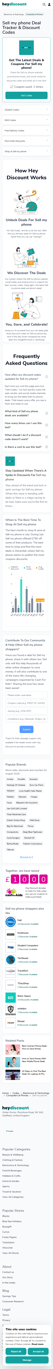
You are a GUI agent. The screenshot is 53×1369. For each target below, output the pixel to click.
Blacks (5, 1215)
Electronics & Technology (14, 14)
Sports (6, 1186)
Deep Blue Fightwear (32, 831)
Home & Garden (10, 1181)
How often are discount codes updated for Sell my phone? (23, 376)
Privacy (6, 1320)
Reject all (16, 1351)
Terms (5, 1314)
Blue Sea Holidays (11, 1221)
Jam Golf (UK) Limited (17, 808)
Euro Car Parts (36, 785)
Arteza (10, 779)
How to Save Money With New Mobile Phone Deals (34, 1060)
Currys (5, 1231)
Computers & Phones (34, 14)
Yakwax (10, 849)
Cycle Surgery (13, 837)
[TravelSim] (10, 972)
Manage (27, 1359)
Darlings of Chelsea (16, 785)
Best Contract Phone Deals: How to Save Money (34, 1047)
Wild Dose (34, 820)
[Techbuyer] (10, 960)
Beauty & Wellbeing (12, 1154)
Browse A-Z (26, 856)
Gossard (33, 779)
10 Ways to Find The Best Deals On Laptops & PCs (34, 1072)
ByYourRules (13, 843)
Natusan (22, 796)
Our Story (7, 1277)
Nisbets (10, 796)
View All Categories (13, 1196)
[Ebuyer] (10, 1023)
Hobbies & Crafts (11, 1175)
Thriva (30, 826)
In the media (8, 1282)
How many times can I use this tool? (23, 425)
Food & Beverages (12, 1170)
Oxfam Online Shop (16, 820)
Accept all (38, 1351)
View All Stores (10, 1252)
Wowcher (7, 1247)
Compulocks (12, 831)
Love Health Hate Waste (30, 790)
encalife (21, 779)
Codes (16, 1092)
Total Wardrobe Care (16, 814)
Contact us (8, 1271)
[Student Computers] (10, 947)
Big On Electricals (15, 826)
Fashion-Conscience (32, 843)
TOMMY (10, 790)
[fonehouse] (10, 934)
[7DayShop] (10, 985)
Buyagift (6, 1226)
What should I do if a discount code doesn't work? (23, 437)
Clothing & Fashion (12, 1159)
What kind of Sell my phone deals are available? (21, 413)
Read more (38, 1344)
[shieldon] (10, 1010)
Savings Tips (9, 1296)
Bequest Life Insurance (26, 802)
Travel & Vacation (11, 1191)
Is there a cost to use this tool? (23, 447)
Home (5, 1092)
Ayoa (9, 802)
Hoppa (34, 796)
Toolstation (8, 1242)
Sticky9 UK (29, 837)
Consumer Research (13, 1301)
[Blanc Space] (10, 997)
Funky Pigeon (9, 1237)
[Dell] (10, 922)
